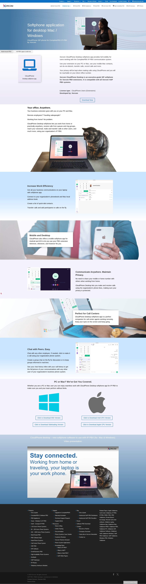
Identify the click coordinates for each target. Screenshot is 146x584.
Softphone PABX (104, 526)
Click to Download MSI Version (48, 418)
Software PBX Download (83, 523)
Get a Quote (34, 512)
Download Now (87, 100)
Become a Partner (92, 1)
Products (61, 1)
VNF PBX (33, 546)
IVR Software (34, 549)
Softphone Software (105, 531)
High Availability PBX (119, 6)
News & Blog (58, 526)
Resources (76, 1)
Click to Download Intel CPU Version (97, 418)
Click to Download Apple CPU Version (97, 425)
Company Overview (84, 531)
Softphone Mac (112, 524)
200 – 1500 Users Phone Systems (40, 532)
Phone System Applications (62, 542)
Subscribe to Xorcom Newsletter (88, 534)
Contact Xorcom (32, 579)
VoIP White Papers (63, 556)
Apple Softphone (112, 510)
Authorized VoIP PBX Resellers (87, 518)
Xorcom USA (42, 579)
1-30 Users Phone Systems (38, 526)
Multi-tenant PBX (6, 51)
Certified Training (122, 1)
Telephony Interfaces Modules (39, 565)
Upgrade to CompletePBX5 (62, 512)
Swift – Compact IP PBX (38, 523)
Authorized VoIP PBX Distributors (88, 515)
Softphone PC (103, 529)
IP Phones (140, 6)
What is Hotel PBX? (63, 553)
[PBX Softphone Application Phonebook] (94, 213)
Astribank (33, 557)
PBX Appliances (87, 6)
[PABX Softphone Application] (97, 373)
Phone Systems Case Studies (63, 534)
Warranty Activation (60, 515)
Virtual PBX (77, 6)
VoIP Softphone (113, 536)
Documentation (59, 531)
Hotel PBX (97, 6)
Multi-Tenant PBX (56, 6)
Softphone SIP (112, 529)
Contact (100, 1)
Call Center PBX (107, 6)
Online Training (59, 528)
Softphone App (65, 6)
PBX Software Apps (36, 537)
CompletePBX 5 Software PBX (39, 515)
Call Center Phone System (38, 543)
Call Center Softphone (106, 513)
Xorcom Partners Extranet (62, 540)
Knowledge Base (59, 545)
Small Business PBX (36, 551)
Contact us (82, 537)
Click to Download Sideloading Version (49, 425)
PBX (109, 515)
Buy (83, 1)
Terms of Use (31, 581)
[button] (73, 472)
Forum (106, 1)
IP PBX (114, 513)
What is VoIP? (61, 550)
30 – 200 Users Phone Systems (40, 529)
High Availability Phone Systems (40, 554)
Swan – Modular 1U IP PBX (38, 521)
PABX (106, 515)
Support (69, 1)
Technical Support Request (62, 518)
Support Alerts (59, 521)
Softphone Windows (108, 533)
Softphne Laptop (109, 522)
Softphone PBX (113, 526)
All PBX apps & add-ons (23, 51)
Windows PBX (103, 538)
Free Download (113, 1)
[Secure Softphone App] (48, 290)
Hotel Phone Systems (37, 540)
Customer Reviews (60, 537)
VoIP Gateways (131, 6)
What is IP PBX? (62, 547)
